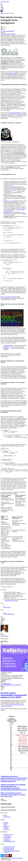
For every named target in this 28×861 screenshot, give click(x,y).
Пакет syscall (16, 89)
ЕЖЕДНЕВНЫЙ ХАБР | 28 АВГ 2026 (11, 685)
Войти (5, 815)
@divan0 (6, 636)
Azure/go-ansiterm (8, 345)
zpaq (15, 74)
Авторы (6, 827)
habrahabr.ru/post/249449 (11, 600)
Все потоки (6, 1)
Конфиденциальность (9, 841)
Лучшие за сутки (5, 807)
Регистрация (7, 816)
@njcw (12, 215)
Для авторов (7, 835)
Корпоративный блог (9, 846)
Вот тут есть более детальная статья (10, 296)
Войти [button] (2, 9)
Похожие (12, 807)
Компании (6, 826)
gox (14, 579)
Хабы (5, 825)
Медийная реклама (9, 848)
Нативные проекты (9, 849)
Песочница (7, 829)
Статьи (5, 822)
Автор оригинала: (8, 34)
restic (8, 570)
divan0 (2, 13)
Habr (9, 859)
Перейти (3, 681)
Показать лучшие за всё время (8, 810)
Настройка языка (5, 858)
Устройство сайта (8, 834)
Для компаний (7, 837)
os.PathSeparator (15, 187)
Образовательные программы (11, 851)
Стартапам (6, 852)
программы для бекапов (12, 73)
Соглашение (7, 840)
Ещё (5, 800)
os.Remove (6, 201)
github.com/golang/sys (15, 112)
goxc (14, 584)
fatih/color (6, 348)
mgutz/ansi (6, 346)
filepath (19, 195)
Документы (7, 838)
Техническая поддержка (16, 858)
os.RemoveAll (14, 201)
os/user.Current (7, 212)
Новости (6, 823)
